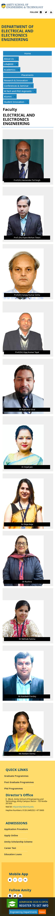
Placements (27, 75)
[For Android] (15, 880)
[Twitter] (46, 12)
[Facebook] (40, 12)
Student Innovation (14, 101)
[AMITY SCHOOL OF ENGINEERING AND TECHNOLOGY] (22, 5)
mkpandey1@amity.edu (23, 806)
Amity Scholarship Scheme (18, 841)
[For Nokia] (20, 880)
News (42, 911)
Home (27, 53)
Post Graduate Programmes (19, 782)
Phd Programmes (13, 788)
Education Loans (13, 854)
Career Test (10, 848)
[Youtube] (51, 12)
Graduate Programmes (16, 775)
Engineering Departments (23, 911)
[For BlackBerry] (25, 880)
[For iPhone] (10, 880)
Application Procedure (16, 829)
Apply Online (11, 835)
